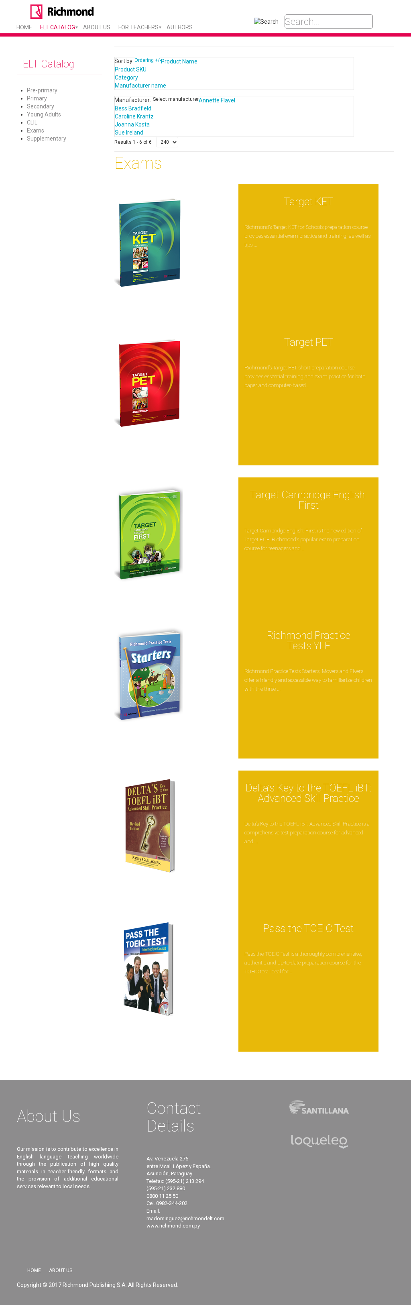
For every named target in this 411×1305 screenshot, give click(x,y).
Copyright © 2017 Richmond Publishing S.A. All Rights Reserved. (97, 1285)
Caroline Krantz (134, 116)
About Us (60, 1270)
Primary (37, 98)
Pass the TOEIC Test (308, 928)
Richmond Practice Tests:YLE (308, 640)
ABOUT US (96, 27)
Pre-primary (42, 90)
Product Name (179, 61)
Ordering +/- (147, 60)
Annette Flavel (217, 100)
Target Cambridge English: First (308, 500)
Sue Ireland (129, 132)
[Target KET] (148, 242)
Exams (35, 130)
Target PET (308, 342)
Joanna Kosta (132, 124)
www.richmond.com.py (173, 1226)
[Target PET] (148, 382)
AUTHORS (180, 27)
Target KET (308, 202)
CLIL (32, 122)
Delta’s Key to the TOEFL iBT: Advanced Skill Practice (309, 793)
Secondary (40, 106)
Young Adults (44, 114)
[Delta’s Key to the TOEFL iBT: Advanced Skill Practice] (148, 828)
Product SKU (130, 69)
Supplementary (46, 138)
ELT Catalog (57, 27)
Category (126, 77)
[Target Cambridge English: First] (148, 535)
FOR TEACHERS (138, 27)
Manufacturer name (140, 85)
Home (24, 27)
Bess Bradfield (133, 108)
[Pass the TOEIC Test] (148, 969)
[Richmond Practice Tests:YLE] (148, 676)
